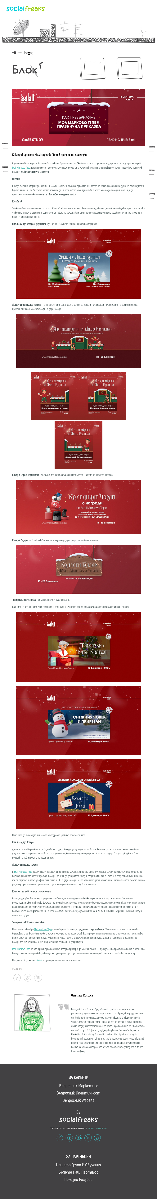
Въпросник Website (78, 1100)
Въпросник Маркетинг (78, 1085)
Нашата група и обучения (78, 1164)
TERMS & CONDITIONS (97, 1128)
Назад (29, 53)
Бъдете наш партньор (79, 1172)
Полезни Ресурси (78, 1179)
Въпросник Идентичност (78, 1092)
